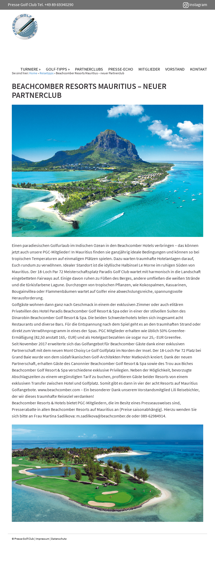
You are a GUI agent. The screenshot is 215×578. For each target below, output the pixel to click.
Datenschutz (59, 538)
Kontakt (198, 69)
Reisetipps (46, 73)
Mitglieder (149, 69)
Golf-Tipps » (58, 69)
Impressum (42, 538)
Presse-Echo (120, 69)
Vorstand (175, 69)
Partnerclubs (89, 69)
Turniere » (30, 69)
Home (33, 73)
